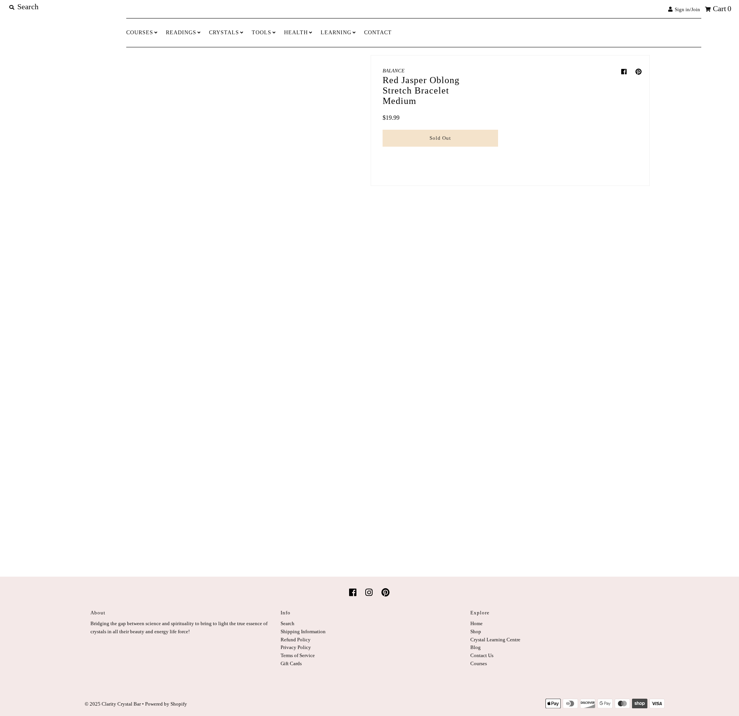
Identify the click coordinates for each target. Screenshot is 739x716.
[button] (440, 155)
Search (287, 623)
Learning (336, 32)
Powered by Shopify (166, 704)
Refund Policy (296, 639)
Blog (475, 647)
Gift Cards (291, 663)
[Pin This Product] (638, 72)
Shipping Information (303, 631)
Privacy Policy (296, 647)
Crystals (224, 32)
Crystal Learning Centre (495, 639)
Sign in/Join (686, 9)
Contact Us (481, 655)
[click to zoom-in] (303, 118)
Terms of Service (298, 655)
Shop (475, 631)
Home (476, 623)
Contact (378, 32)
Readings (181, 32)
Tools (261, 32)
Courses (139, 32)
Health (296, 32)
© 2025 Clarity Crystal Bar (113, 704)
